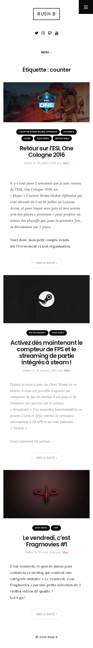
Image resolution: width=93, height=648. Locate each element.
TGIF (55, 527)
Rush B (46, 14)
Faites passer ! (37, 332)
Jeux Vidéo (43, 138)
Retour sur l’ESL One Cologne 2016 (46, 151)
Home (27, 138)
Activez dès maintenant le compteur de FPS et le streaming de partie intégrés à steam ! (46, 352)
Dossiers (68, 131)
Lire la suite (45, 263)
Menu (45, 52)
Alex (66, 163)
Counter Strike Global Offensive (38, 131)
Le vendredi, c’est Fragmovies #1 (46, 541)
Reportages (62, 138)
